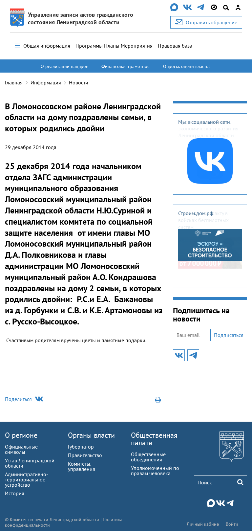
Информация (46, 82)
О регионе (21, 435)
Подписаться (228, 335)
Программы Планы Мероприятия (114, 45)
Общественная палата (154, 439)
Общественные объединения (148, 457)
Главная (14, 82)
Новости (78, 82)
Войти (232, 524)
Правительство (85, 455)
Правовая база (175, 45)
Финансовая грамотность (125, 69)
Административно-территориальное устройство (26, 479)
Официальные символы (21, 449)
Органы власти (91, 435)
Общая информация (46, 45)
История (14, 493)
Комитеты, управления (81, 466)
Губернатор (81, 446)
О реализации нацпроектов (64, 69)
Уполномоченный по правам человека (155, 470)
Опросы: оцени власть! (186, 66)
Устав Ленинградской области (29, 463)
